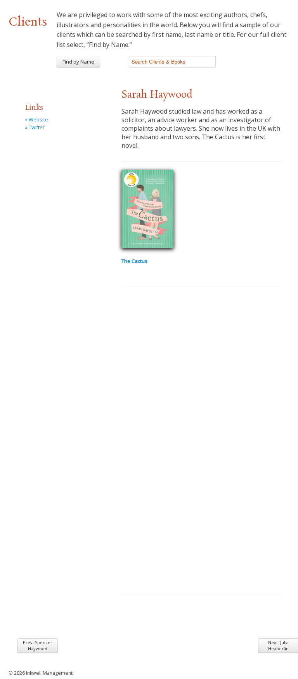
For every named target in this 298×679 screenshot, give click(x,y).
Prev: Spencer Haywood (37, 645)
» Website (36, 119)
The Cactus (134, 260)
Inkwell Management (49, 673)
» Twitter (35, 127)
